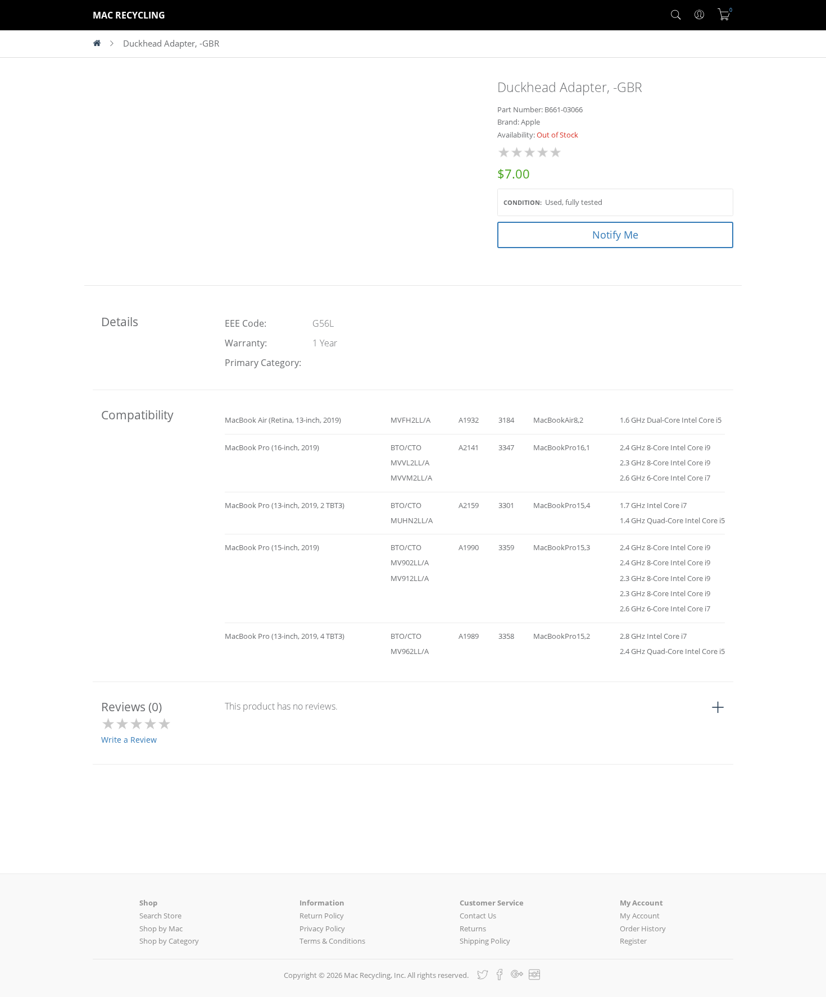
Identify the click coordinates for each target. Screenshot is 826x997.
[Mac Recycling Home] (101, 44)
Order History (643, 928)
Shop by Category (169, 941)
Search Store (160, 916)
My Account (640, 916)
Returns (473, 928)
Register (633, 941)
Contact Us (478, 916)
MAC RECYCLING (129, 15)
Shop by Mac (161, 928)
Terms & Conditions (332, 941)
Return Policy (321, 916)
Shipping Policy (485, 941)
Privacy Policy (322, 928)
